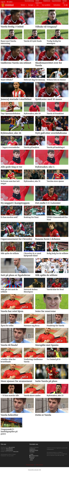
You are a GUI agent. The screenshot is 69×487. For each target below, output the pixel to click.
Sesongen (30, 5)
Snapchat (32, 458)
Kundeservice (32, 448)
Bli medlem (9, 1)
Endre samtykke (39, 464)
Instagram (33, 457)
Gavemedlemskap (29, 0)
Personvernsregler (30, 464)
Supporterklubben (56, 0)
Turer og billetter (46, 5)
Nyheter (23, 5)
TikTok (31, 459)
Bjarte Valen (15, 451)
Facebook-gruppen (34, 455)
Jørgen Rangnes (9, 450)
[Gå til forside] (7, 5)
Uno (38, 5)
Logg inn (3, 1)
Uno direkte (32, 451)
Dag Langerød (12, 447)
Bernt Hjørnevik (9, 448)
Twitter (31, 454)
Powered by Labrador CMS (34, 470)
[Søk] (64, 5)
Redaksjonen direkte (34, 450)
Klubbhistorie (46, 0)
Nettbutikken (57, 5)
